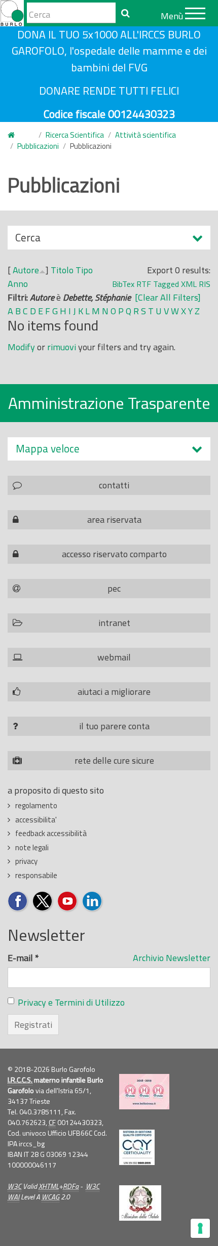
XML (189, 284)
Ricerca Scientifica (75, 135)
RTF (143, 284)
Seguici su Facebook (18, 901)
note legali (32, 847)
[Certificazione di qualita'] (137, 1147)
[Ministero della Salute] (140, 1203)
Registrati (33, 1024)
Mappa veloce (48, 448)
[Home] (12, 13)
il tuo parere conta (114, 726)
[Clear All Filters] (168, 297)
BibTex (123, 284)
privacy (26, 861)
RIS (204, 284)
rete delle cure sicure (114, 760)
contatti (114, 485)
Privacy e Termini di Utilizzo (71, 1002)
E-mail (23, 958)
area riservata (114, 519)
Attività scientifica (145, 135)
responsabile (36, 875)
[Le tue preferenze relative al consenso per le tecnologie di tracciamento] (200, 1228)
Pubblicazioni (38, 146)
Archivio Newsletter (171, 958)
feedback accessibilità (51, 833)
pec (114, 588)
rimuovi (61, 347)
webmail (114, 657)
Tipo (84, 270)
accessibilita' (36, 819)
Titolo (62, 270)
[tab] (109, 449)
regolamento (36, 805)
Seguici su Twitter (43, 901)
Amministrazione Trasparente (109, 403)
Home (17, 135)
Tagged (166, 284)
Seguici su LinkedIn (92, 901)
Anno (18, 283)
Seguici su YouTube (68, 901)
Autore (26, 270)
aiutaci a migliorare (114, 691)
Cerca (28, 239)
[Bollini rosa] (144, 1091)
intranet (114, 623)
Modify (21, 347)
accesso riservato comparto (114, 554)
